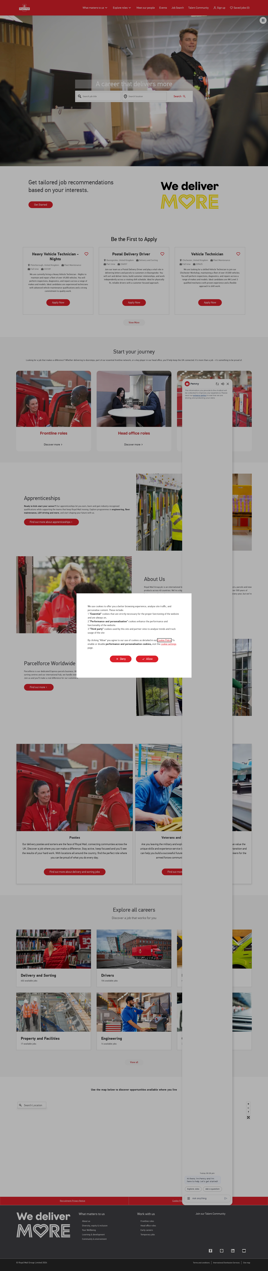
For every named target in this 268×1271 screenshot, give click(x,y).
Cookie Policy (164, 640)
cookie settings (168, 644)
